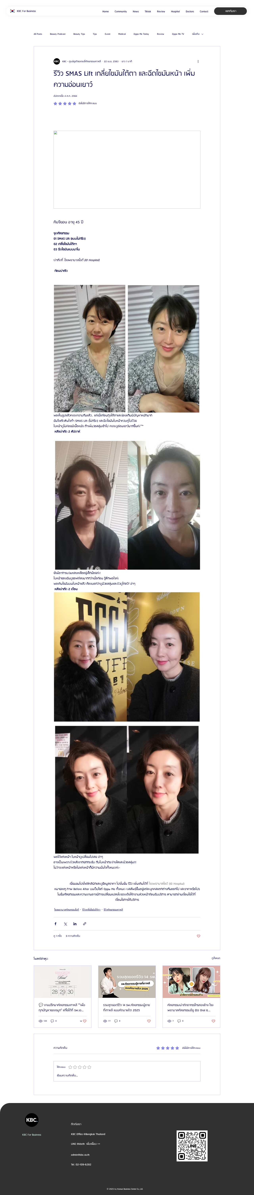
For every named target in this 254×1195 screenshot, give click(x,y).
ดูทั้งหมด (216, 958)
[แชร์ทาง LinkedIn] (75, 924)
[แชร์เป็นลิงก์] (85, 924)
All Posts (38, 34)
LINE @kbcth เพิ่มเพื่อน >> (85, 1144)
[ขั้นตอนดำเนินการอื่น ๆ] (198, 61)
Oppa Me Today (141, 34)
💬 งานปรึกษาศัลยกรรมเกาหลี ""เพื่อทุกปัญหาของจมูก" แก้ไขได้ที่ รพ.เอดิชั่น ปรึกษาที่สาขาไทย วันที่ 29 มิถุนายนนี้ (62, 1008)
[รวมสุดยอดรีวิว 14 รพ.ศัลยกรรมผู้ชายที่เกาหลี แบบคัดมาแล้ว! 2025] (127, 982)
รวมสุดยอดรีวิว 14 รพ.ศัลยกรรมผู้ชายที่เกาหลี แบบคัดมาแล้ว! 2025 (126, 1008)
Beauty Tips (79, 34)
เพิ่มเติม (195, 34)
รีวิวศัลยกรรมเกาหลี (113, 910)
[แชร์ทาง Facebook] (55, 924)
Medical (122, 34)
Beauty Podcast (57, 34)
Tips (95, 34)
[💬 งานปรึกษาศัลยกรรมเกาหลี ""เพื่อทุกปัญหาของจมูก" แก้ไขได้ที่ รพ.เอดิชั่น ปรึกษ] (62, 982)
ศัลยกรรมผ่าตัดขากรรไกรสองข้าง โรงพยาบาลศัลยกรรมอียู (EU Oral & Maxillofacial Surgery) (190, 1008)
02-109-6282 (83, 1164)
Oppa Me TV (178, 34)
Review (160, 34)
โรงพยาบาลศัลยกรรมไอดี (66, 910)
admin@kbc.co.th (80, 1154)
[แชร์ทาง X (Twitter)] (65, 924)
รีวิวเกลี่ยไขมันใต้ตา (91, 910)
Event (107, 34)
